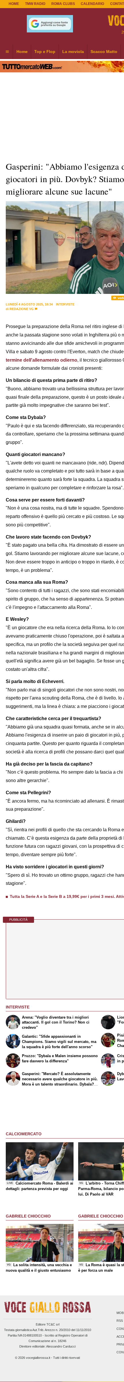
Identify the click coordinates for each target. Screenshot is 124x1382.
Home (14, 4)
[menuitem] (7, 51)
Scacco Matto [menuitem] (104, 51)
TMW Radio (35, 4)
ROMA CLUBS (63, 4)
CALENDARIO (92, 4)
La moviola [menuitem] (73, 51)
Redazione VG (22, 309)
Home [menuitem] (22, 51)
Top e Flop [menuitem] (44, 51)
